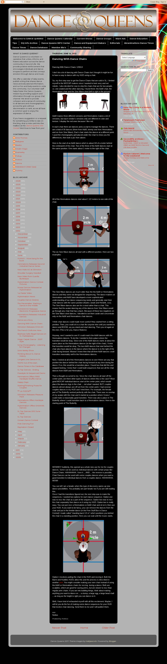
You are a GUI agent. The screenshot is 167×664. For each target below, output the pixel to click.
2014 (18, 224)
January (21, 446)
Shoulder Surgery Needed (29, 273)
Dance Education (139, 38)
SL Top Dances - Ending (28, 370)
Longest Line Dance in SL (28, 359)
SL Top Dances (24, 417)
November (23, 237)
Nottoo (19, 160)
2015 (18, 220)
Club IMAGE (128, 128)
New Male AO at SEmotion (29, 270)
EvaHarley (20, 152)
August (21, 248)
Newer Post (59, 627)
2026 (18, 181)
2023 (18, 192)
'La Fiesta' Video (24, 293)
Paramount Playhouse (134, 120)
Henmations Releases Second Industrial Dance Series (30, 265)
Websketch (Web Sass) (26, 167)
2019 (18, 206)
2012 (18, 231)
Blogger (112, 641)
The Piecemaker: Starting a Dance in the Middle (29, 304)
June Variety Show (25, 350)
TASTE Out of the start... (27, 363)
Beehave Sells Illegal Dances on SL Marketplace (31, 335)
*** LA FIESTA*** (24, 391)
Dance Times (19, 47)
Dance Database (39, 47)
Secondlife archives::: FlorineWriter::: (134, 140)
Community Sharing (80, 47)
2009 (18, 457)
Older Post (108, 627)
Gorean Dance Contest (27, 420)
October (22, 241)
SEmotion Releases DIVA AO (30, 327)
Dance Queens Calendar (60, 38)
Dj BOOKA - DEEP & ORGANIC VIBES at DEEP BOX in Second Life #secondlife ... (136, 145)
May (20, 431)
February (22, 442)
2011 (18, 450)
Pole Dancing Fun (25, 424)
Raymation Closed (25, 427)
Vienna (19, 163)
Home (84, 627)
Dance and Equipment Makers (90, 43)
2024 (18, 188)
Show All (151, 165)
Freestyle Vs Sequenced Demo (31, 373)
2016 (18, 216)
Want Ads (120, 38)
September (23, 245)
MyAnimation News (26, 296)
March (21, 439)
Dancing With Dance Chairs (29, 323)
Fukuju (19, 156)
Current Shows (84, 38)
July (20, 252)
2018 (18, 209)
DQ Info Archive (29, 43)
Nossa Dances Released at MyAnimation (29, 288)
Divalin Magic (22, 149)
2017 (18, 213)
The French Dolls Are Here (29, 330)
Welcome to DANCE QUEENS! (28, 38)
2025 (18, 184)
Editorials (115, 43)
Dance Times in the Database (30, 366)
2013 (18, 227)
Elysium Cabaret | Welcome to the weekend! (136, 155)
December (23, 234)
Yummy (19, 170)
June (20, 255)
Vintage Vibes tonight (132, 122)
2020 (18, 202)
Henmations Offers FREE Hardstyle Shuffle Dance (29, 377)
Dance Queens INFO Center (55, 43)
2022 (18, 195)
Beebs (19, 145)
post (61, 582)
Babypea (20, 141)
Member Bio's (59, 47)
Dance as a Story (25, 320)
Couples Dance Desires (28, 300)
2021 (18, 199)
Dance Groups (103, 38)
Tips (14, 43)
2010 (18, 454)
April (20, 435)
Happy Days (22, 382)
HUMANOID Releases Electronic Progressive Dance (31, 310)
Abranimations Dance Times (139, 43)
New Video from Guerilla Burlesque (28, 277)
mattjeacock (91, 641)
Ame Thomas (21, 138)
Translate (141, 61)
